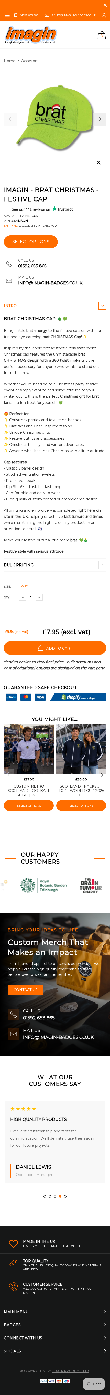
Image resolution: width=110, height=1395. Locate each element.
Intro (10, 305)
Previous (8, 775)
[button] (44, 1196)
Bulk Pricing (19, 565)
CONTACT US (26, 990)
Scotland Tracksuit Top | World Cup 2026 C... (81, 790)
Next (101, 775)
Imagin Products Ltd (70, 1371)
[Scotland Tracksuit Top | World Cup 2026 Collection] (81, 749)
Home (9, 61)
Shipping (11, 225)
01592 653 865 (32, 266)
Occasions (30, 61)
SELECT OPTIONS (30, 241)
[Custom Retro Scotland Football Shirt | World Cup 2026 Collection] (29, 749)
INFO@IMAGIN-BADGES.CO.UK (50, 283)
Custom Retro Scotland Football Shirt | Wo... (29, 790)
